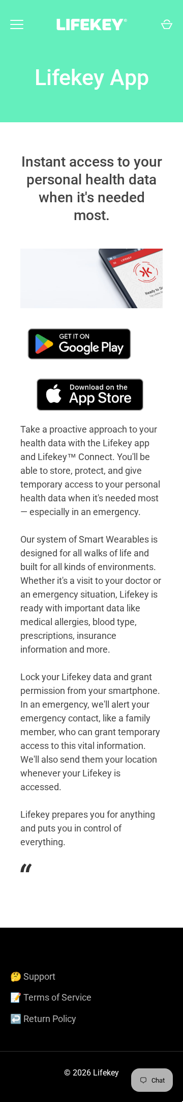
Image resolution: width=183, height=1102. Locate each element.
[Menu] (17, 24)
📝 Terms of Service (51, 997)
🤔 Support (32, 976)
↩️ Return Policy (43, 1018)
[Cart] (167, 24)
